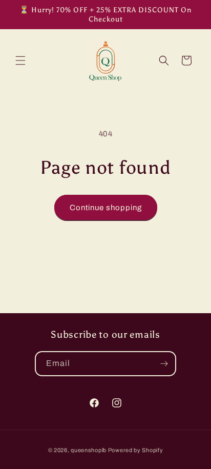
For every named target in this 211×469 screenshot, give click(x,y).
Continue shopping (106, 207)
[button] (20, 60)
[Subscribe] (164, 363)
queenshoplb (89, 450)
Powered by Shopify (135, 450)
